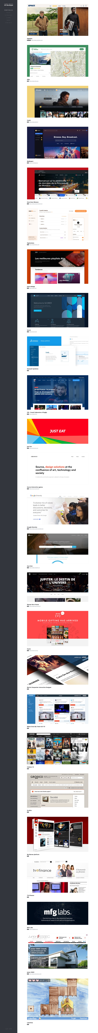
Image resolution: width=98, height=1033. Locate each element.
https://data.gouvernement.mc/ (35, 203)
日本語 (10, 1028)
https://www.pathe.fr (33, 122)
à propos (8, 15)
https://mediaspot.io (33, 162)
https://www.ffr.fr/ (33, 414)
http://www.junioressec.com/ (35, 974)
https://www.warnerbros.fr (35, 606)
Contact (8, 22)
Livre (9, 17)
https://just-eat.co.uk (33, 448)
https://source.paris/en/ (34, 488)
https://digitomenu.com (34, 244)
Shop (9, 20)
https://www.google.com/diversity (36, 528)
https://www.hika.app (33, 81)
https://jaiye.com (32, 288)
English (6, 1028)
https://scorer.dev (33, 331)
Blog (9, 12)
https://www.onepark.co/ (34, 567)
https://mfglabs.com (33, 929)
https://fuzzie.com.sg (33, 650)
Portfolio (8, 10)
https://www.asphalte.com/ (37, 40)
